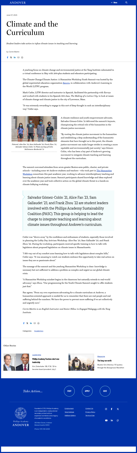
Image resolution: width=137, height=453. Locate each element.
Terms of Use (90, 415)
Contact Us (89, 408)
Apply (87, 391)
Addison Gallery (70, 415)
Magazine (101, 356)
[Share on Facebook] (7, 57)
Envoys (66, 83)
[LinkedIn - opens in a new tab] (114, 424)
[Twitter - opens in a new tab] (119, 413)
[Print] (22, 57)
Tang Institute (69, 412)
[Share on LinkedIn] (14, 57)
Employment (69, 408)
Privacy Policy (90, 412)
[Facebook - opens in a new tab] (114, 413)
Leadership (36, 355)
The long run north (104, 360)
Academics (38, 331)
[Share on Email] (18, 57)
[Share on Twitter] (11, 57)
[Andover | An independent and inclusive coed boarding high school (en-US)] (18, 3)
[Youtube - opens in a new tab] (108, 424)
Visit (69, 391)
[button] (114, 2)
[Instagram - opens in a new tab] (108, 413)
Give (105, 391)
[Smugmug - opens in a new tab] (119, 424)
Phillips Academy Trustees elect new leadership (45, 361)
